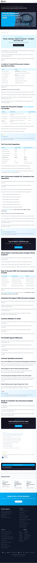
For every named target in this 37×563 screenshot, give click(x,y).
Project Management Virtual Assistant (25, 519)
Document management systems (8, 170)
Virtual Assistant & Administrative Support (7, 538)
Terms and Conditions (27, 535)
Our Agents (26, 531)
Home (2, 6)
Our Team (20, 539)
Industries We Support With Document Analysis (10, 442)
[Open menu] (35, 1)
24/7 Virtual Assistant (4, 547)
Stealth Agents (5, 509)
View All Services (21, 512)
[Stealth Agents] (3, 1)
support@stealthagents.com (5, 517)
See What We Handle (18, 45)
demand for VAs (6, 209)
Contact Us (26, 539)
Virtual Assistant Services (23, 510)
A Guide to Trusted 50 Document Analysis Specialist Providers (13, 433)
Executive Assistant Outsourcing (6, 531)
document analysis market (8, 292)
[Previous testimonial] (33, 460)
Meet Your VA (18, 247)
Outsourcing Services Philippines (6, 542)
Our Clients (26, 532)
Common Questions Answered (8, 446)
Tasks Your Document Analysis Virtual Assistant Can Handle (12, 435)
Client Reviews (21, 541)
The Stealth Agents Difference (7, 445)
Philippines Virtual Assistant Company (7, 536)
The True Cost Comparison (7, 436)
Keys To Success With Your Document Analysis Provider (11, 440)
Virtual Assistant (28, 107)
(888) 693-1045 (3, 515)
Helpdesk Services (4, 540)
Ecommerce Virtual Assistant (23, 523)
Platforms (20, 532)
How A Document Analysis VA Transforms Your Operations (12, 438)
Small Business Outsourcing (5, 545)
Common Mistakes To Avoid (7, 443)
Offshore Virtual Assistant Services (6, 533)
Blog (4, 6)
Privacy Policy (26, 538)
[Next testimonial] (34, 460)
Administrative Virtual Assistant (24, 516)
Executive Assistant (22, 514)
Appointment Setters (22, 521)
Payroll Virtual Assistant (23, 525)
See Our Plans (18, 501)
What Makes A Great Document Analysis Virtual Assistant (12, 439)
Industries (20, 538)
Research (20, 535)
